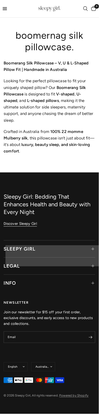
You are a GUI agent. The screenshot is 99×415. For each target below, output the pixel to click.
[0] (92, 8)
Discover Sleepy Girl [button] (20, 224)
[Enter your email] (90, 337)
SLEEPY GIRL (19, 249)
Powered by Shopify (73, 395)
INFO (10, 283)
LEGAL (12, 266)
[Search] (85, 8)
